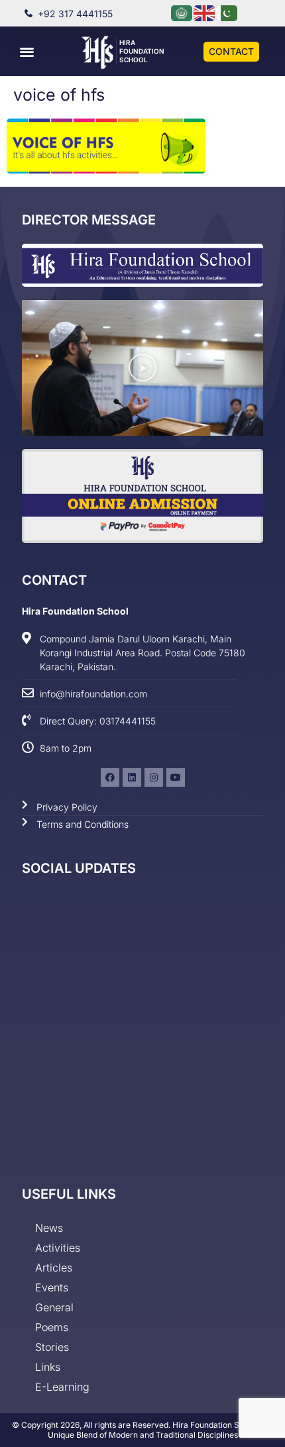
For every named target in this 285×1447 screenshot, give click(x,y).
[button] (27, 51)
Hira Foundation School (141, 51)
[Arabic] (182, 12)
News (49, 1227)
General (54, 1307)
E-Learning (62, 1386)
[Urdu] (227, 12)
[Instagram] (153, 777)
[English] (205, 12)
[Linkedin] (132, 777)
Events (51, 1287)
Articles (53, 1267)
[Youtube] (175, 777)
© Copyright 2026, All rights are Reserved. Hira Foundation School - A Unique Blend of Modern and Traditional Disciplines (142, 1430)
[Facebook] (110, 777)
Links (47, 1366)
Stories (52, 1347)
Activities (57, 1247)
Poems (51, 1327)
